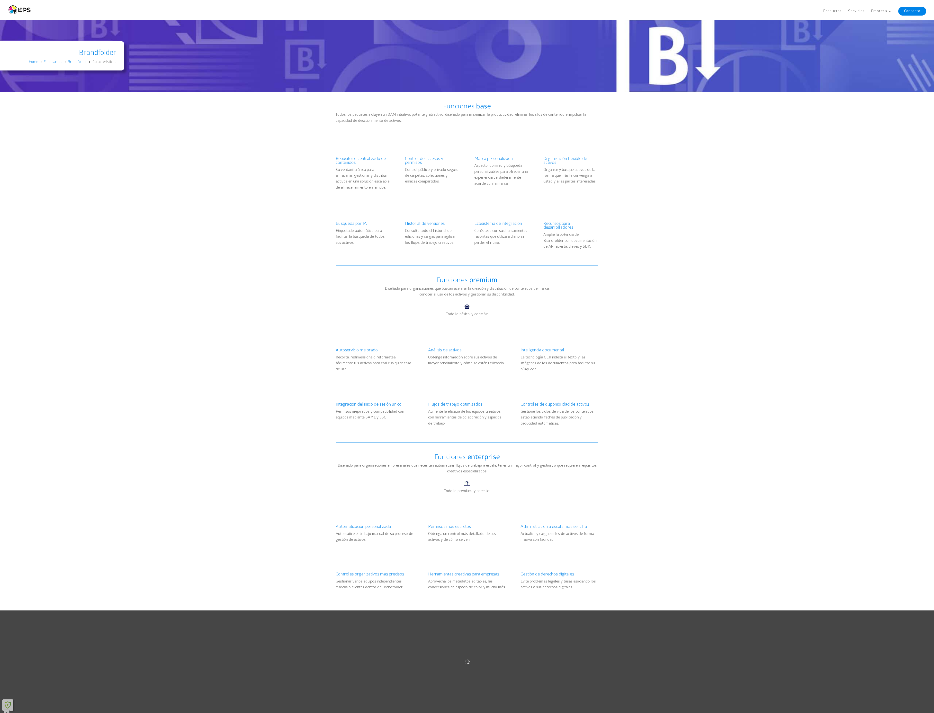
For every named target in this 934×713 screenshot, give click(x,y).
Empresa (879, 11)
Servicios (856, 11)
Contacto (912, 11)
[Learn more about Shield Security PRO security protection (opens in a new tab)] (8, 705)
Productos (832, 11)
